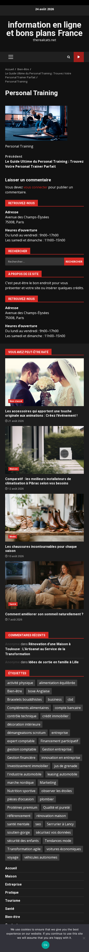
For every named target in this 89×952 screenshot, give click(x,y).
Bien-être (14, 691)
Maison (14, 468)
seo (38, 824)
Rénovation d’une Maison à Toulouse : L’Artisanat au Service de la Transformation (38, 649)
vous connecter (35, 187)
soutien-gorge (18, 832)
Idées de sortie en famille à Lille (54, 662)
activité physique (20, 683)
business (55, 699)
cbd (70, 699)
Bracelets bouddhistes (24, 699)
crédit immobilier (55, 716)
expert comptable (21, 741)
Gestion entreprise (56, 749)
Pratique (12, 892)
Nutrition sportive (21, 791)
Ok (45, 945)
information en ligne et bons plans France (44, 29)
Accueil (11, 868)
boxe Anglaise (39, 691)
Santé (13, 604)
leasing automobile (62, 774)
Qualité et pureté (56, 807)
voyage (12, 857)
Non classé (16, 401)
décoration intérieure (23, 724)
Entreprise (13, 884)
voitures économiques (64, 849)
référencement (18, 815)
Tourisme (12, 901)
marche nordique (20, 782)
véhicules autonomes (40, 857)
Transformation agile (24, 849)
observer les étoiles (56, 791)
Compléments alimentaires (28, 707)
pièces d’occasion (20, 799)
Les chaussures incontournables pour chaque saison (44, 518)
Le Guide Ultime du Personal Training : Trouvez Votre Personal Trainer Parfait (44, 161)
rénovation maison (51, 815)
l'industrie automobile (24, 774)
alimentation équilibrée (57, 683)
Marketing (48, 782)
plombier (47, 799)
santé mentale (18, 824)
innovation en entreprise (60, 757)
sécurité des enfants (23, 840)
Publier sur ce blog (79, 57)
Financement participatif (59, 741)
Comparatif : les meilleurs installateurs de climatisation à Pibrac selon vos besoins (44, 450)
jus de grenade (65, 766)
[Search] (68, 57)
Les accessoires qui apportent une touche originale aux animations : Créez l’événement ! (44, 382)
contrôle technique (21, 716)
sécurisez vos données (53, 832)
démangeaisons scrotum (26, 732)
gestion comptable (21, 749)
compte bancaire (68, 707)
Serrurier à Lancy (60, 824)
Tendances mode (58, 840)
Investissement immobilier (27, 766)
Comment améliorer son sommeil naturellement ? (44, 585)
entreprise (60, 732)
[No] (84, 938)
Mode (13, 536)
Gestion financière (21, 757)
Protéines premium (22, 807)
